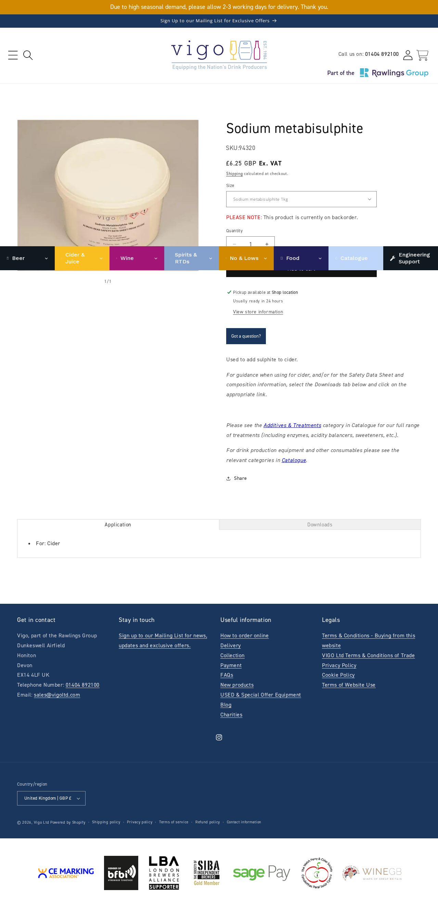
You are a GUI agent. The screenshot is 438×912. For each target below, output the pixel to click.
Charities (231, 714)
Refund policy (207, 822)
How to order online (244, 635)
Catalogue (294, 460)
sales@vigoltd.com (57, 694)
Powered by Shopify (68, 822)
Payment (231, 665)
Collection (232, 655)
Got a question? (246, 336)
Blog (225, 704)
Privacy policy (139, 822)
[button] (13, 55)
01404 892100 (382, 54)
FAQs (226, 674)
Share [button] (240, 478)
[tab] (118, 524)
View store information (258, 312)
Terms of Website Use (349, 684)
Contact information (244, 822)
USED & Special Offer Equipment (260, 694)
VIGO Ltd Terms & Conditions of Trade (368, 655)
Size (230, 185)
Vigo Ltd (41, 822)
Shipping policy (106, 822)
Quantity (234, 231)
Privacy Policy (339, 665)
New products (237, 684)
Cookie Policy (338, 674)
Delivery (230, 645)
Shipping (234, 173)
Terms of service (174, 822)
